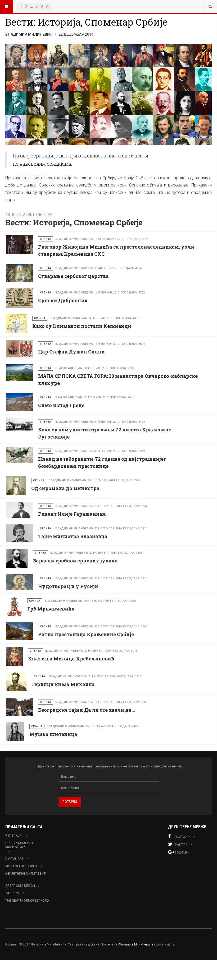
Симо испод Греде (61, 405)
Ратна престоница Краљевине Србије (86, 634)
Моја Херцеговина (21, 866)
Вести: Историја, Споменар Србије (86, 22)
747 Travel (14, 836)
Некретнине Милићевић (25, 873)
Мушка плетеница (53, 734)
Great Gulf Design (20, 886)
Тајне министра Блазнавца (72, 536)
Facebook (182, 837)
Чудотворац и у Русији (68, 586)
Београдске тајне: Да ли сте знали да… (86, 710)
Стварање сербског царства (73, 276)
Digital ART (14, 859)
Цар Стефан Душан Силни (71, 351)
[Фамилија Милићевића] (34, 6)
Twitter (181, 845)
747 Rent (12, 893)
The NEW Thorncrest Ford (27, 900)
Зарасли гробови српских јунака (75, 560)
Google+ (181, 853)
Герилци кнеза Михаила (63, 684)
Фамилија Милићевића (135, 944)
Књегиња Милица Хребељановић (71, 658)
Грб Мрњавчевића (51, 608)
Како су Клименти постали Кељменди (81, 326)
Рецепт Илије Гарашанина (72, 514)
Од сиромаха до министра (65, 488)
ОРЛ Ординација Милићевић (19, 845)
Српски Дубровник (63, 300)
